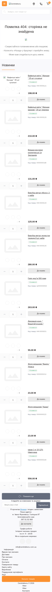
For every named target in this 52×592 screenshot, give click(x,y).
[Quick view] (7, 89)
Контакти (5, 562)
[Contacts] (41, 3)
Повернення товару (10, 565)
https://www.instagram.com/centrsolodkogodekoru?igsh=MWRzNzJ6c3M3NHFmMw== (22, 541)
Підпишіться (43, 505)
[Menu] (4, 3)
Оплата (23, 509)
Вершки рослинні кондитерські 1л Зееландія (35, 152)
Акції (4, 575)
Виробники (6, 570)
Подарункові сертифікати (12, 572)
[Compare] (19, 89)
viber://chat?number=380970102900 (28, 541)
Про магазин (7, 557)
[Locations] (33, 3)
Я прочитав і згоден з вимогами (26, 509)
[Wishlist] (13, 89)
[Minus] (4, 100)
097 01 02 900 (27, 519)
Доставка (5, 554)
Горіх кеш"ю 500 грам (37, 278)
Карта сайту (7, 567)
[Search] (4, 11)
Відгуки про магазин (10, 552)
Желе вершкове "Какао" (38, 407)
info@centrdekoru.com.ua (26, 547)
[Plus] (21, 100)
